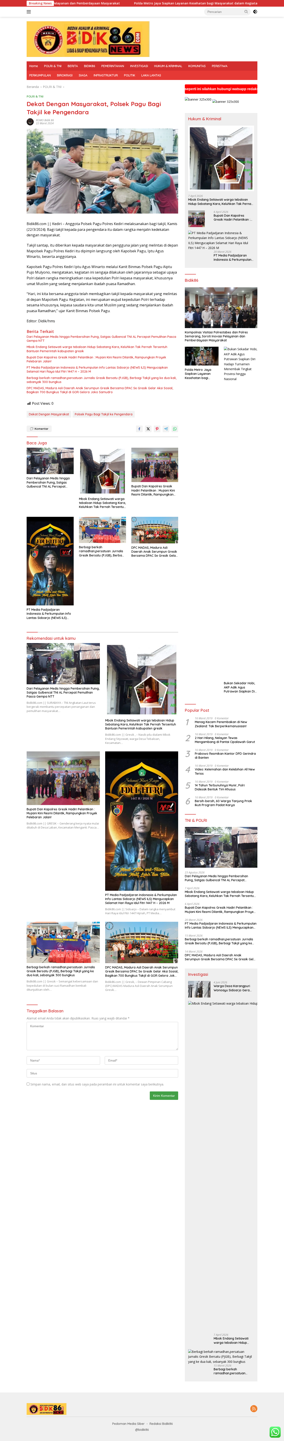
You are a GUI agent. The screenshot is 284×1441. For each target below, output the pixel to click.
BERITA (73, 66)
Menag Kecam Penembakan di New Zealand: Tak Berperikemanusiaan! (221, 724)
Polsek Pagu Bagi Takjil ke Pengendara (103, 414)
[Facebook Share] (139, 429)
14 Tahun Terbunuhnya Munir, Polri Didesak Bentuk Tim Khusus (220, 787)
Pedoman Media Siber (128, 1424)
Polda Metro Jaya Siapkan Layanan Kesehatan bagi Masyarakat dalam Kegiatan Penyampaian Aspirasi (145, 3)
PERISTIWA (219, 66)
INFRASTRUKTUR (106, 75)
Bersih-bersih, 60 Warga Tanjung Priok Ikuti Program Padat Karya (223, 803)
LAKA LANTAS (151, 75)
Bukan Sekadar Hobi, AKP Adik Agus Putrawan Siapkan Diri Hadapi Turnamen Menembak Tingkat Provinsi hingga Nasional (240, 687)
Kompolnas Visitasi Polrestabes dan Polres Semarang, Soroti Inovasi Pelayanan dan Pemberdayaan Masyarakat (216, 336)
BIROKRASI (65, 75)
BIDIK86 (89, 66)
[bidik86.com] (88, 39)
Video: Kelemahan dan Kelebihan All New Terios (225, 771)
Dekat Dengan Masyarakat (49, 414)
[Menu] (30, 12)
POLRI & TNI (52, 66)
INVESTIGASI (139, 66)
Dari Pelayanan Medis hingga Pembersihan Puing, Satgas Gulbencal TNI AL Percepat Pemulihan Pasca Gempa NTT (101, 339)
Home (33, 66)
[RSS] (253, 1409)
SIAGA (83, 75)
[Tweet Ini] (148, 429)
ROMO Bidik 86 (45, 120)
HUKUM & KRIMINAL (168, 66)
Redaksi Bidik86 (161, 1424)
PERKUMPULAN (40, 75)
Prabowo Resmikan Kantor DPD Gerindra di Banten (225, 756)
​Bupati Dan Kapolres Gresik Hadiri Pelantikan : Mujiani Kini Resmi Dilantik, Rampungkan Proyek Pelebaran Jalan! (96, 359)
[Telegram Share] (166, 429)
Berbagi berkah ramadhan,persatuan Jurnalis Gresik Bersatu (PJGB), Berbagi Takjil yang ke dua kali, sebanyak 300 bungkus (101, 380)
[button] (246, 11)
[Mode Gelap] (255, 12)
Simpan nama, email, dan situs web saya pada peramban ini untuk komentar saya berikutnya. (97, 1084)
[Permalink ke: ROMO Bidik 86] (30, 121)
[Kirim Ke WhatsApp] (175, 429)
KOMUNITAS (197, 66)
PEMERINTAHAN (112, 66)
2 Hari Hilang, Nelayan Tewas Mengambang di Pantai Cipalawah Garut (225, 740)
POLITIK (129, 75)
